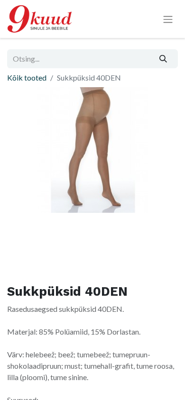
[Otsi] (163, 58)
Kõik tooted (26, 77)
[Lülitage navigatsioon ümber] (168, 19)
